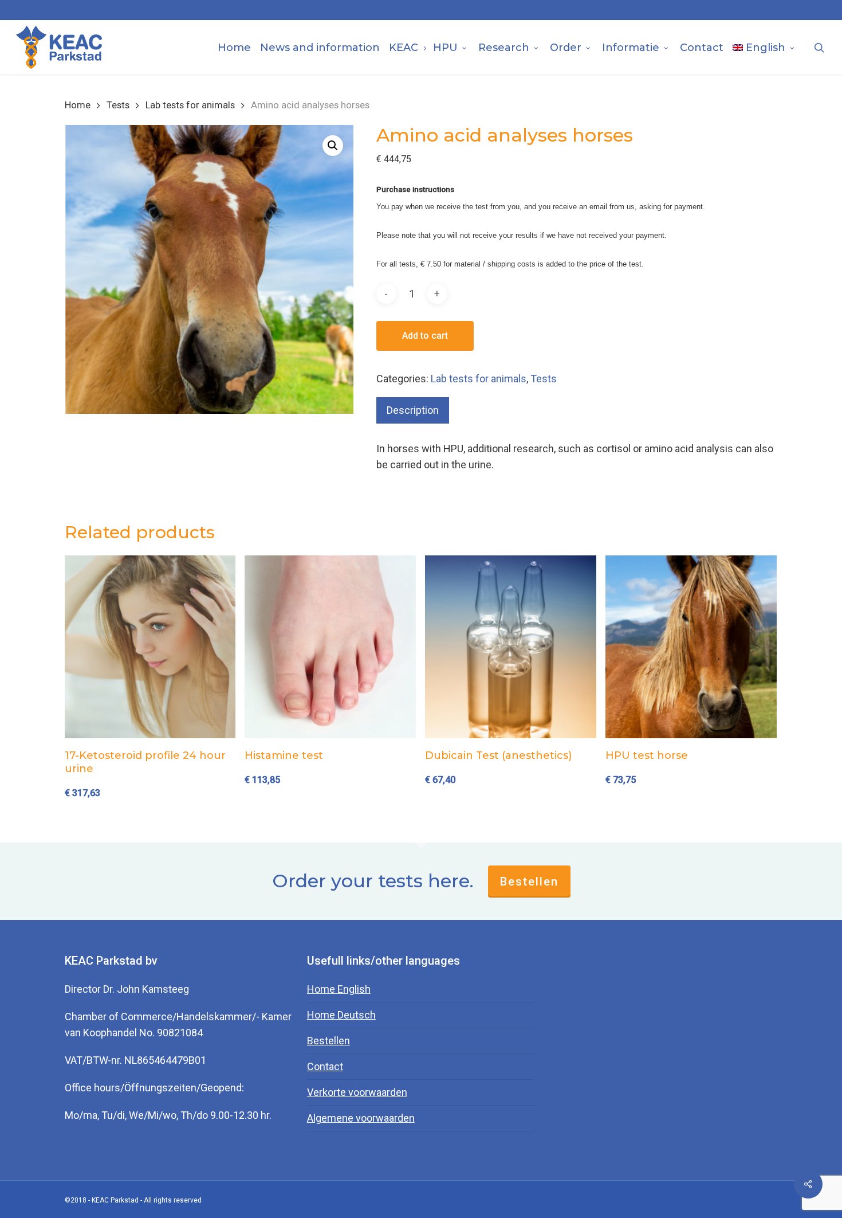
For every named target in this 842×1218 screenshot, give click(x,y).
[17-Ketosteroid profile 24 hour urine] (150, 646)
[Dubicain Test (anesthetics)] (510, 646)
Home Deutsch (341, 1015)
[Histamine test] (330, 646)
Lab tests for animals (190, 105)
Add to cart (425, 335)
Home (78, 105)
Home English (339, 989)
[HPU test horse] (691, 646)
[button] (332, 145)
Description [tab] (413, 410)
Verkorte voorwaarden (357, 1092)
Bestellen (529, 881)
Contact (325, 1066)
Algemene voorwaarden (361, 1118)
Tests (118, 105)
